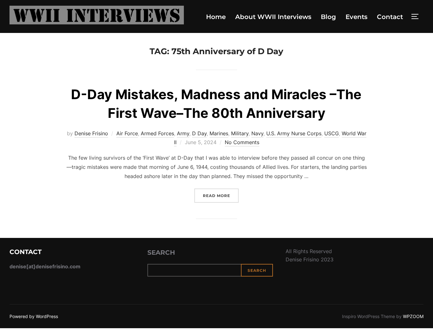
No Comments (242, 142)
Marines (219, 133)
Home (216, 17)
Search (161, 252)
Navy (257, 133)
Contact (390, 17)
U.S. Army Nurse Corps (293, 133)
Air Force (127, 133)
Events (356, 17)
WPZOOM (413, 316)
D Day (199, 133)
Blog (328, 17)
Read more (221, 195)
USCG (331, 133)
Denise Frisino (91, 133)
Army (183, 133)
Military (240, 133)
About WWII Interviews (273, 17)
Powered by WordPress (34, 316)
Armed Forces (157, 133)
